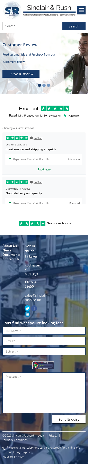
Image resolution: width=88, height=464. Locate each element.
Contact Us (10, 259)
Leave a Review (21, 73)
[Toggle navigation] (81, 10)
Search (74, 26)
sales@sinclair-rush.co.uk (36, 297)
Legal (41, 435)
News (6, 250)
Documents (11, 254)
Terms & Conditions (15, 440)
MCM (21, 457)
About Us (9, 245)
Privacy (53, 435)
